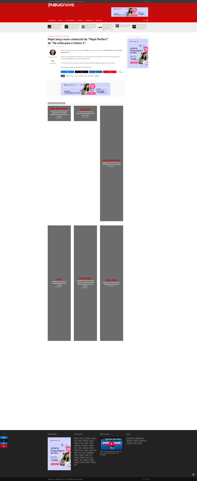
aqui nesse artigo (78, 50)
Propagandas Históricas (139, 438)
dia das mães (77, 450)
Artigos (104, 160)
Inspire (60, 20)
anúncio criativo (87, 438)
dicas (82, 450)
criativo (72, 76)
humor (84, 452)
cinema (81, 443)
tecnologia (87, 462)
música (87, 457)
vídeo (75, 464)
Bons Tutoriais (129, 440)
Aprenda (80, 20)
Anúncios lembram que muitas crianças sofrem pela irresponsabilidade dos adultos (91, 26)
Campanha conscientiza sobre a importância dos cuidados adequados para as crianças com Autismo (59, 113)
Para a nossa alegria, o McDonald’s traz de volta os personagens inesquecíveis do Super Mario (108, 27)
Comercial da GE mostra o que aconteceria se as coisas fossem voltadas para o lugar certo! (74, 26)
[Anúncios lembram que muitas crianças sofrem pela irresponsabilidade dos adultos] (83, 26)
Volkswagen (93, 462)
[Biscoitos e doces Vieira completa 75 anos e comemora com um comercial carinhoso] (49, 26)
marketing (76, 457)
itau (91, 455)
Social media (110, 160)
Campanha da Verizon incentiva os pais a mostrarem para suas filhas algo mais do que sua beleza (85, 283)
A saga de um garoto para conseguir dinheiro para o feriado (59, 283)
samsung (82, 462)
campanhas (77, 443)
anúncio (81, 438)
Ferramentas (89, 20)
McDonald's (82, 457)
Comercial (51, 36)
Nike (80, 459)
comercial (67, 76)
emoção (90, 450)
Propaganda (52, 20)
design (80, 447)
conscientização (77, 445)
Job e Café (139, 443)
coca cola (86, 443)
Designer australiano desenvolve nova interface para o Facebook (111, 163)
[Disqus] (85, 367)
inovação (76, 455)
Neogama (76, 459)
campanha (91, 440)
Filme (76, 76)
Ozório (135, 443)
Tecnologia (117, 160)
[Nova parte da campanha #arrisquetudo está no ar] (117, 25)
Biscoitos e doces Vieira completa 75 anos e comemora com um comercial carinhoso (57, 26)
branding (80, 440)
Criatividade (58, 36)
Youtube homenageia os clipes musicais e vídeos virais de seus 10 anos (85, 113)
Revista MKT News (130, 438)
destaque (91, 447)
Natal (91, 457)
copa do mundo (84, 445)
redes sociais (77, 462)
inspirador (81, 455)
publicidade (91, 459)
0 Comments (52, 63)
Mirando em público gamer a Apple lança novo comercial (112, 283)
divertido (86, 450)
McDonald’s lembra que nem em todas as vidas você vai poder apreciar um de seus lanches (141, 26)
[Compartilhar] (3, 437)
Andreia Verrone (53, 57)
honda (80, 452)
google (76, 452)
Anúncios (52, 108)
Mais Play (135, 440)
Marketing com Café (142, 440)
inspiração (81, 76)
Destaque (66, 36)
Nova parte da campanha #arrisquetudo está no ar (125, 25)
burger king (86, 440)
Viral (88, 109)
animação (76, 438)
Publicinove (99, 20)
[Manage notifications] (193, 474)
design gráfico (85, 447)
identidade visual (90, 452)
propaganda (97, 76)
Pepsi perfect (90, 76)
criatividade (91, 445)
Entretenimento (70, 20)
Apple (76, 440)
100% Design (129, 443)
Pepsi (85, 76)
